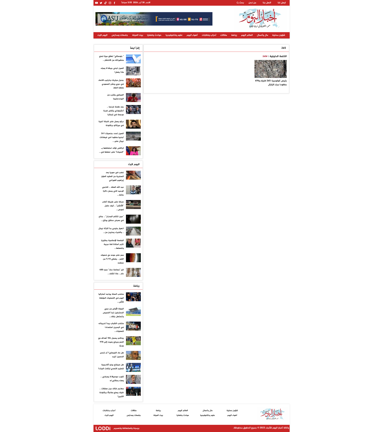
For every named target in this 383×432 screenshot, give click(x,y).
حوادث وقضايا (154, 35)
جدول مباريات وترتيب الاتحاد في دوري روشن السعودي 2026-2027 (111, 84)
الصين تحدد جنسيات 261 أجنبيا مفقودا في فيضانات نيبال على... (112, 137)
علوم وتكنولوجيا (174, 35)
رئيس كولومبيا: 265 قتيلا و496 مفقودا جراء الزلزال (271, 83)
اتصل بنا (267, 3)
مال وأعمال (262, 35)
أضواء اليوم (192, 35)
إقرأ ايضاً (135, 48)
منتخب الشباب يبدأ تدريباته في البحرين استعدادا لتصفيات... (111, 327)
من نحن (252, 3)
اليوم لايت (102, 35)
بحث (241, 3)
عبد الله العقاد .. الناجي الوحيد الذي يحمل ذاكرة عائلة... (113, 191)
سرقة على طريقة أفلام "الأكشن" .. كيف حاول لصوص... (113, 205)
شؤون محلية (278, 35)
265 (283, 48)
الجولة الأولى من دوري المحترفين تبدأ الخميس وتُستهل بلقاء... (113, 312)
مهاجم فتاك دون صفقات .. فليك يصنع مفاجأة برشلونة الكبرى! (111, 392)
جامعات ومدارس (119, 35)
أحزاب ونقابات (209, 35)
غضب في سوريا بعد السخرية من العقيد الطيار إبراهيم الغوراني (112, 176)
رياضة (234, 35)
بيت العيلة (137, 35)
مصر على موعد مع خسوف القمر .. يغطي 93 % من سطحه (112, 259)
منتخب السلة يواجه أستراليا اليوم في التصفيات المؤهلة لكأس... (111, 298)
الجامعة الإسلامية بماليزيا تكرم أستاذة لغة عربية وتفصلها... (112, 244)
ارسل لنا (282, 3)
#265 (265, 56)
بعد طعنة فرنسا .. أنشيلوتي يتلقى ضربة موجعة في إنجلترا (113, 110)
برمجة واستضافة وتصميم (126, 428)
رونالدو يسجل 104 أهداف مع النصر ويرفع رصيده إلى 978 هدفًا (111, 342)
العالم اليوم (247, 35)
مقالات (223, 35)
